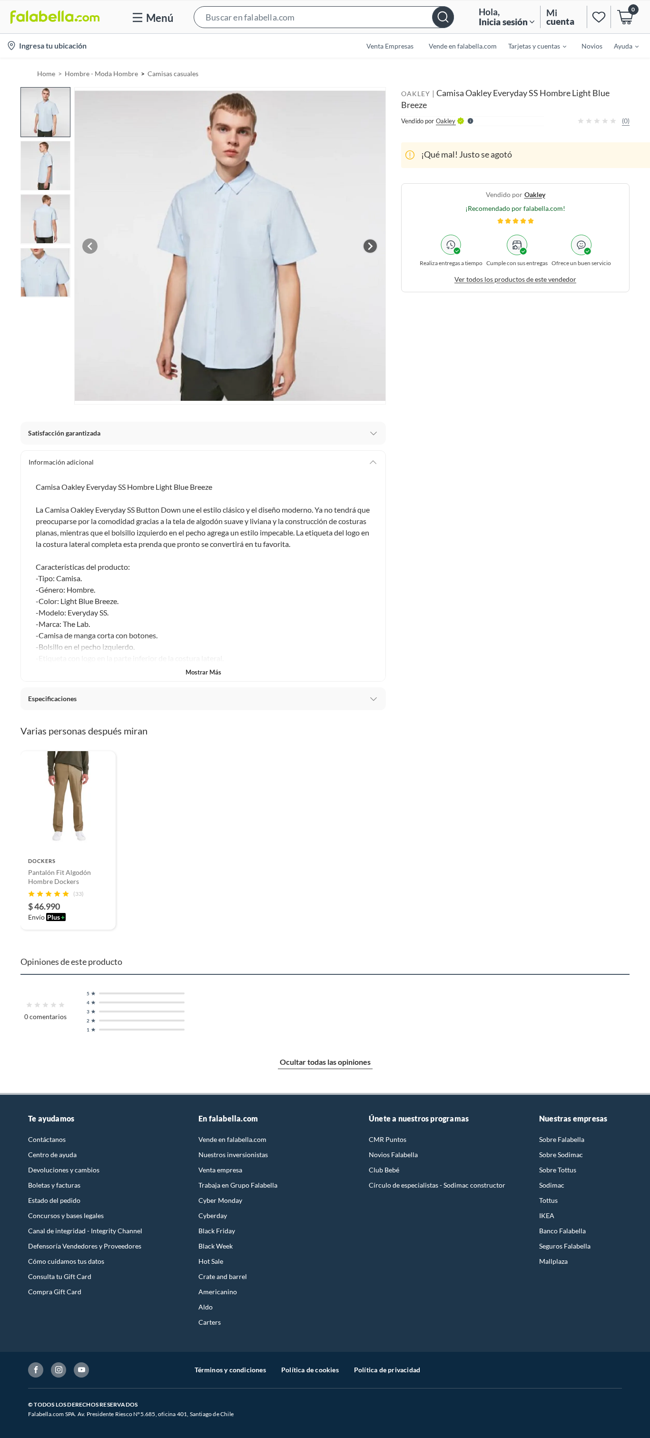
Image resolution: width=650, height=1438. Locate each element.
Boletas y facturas (54, 1185)
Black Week (215, 1246)
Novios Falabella (393, 1154)
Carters (209, 1322)
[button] (324, 16)
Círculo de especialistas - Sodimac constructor (437, 1185)
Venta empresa (220, 1170)
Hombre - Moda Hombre (101, 73)
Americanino (217, 1292)
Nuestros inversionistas (233, 1154)
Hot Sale (210, 1261)
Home (46, 73)
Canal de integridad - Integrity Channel (85, 1231)
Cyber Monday (220, 1200)
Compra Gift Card (54, 1292)
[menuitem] (531, 45)
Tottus (548, 1200)
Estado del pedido (54, 1200)
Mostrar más (203, 672)
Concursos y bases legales (66, 1215)
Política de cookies (310, 1370)
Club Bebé (384, 1170)
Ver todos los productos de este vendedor (515, 279)
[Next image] (370, 246)
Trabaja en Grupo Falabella (237, 1185)
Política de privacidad (387, 1370)
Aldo (205, 1307)
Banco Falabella (562, 1231)
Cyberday (212, 1215)
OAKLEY (415, 93)
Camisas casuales (173, 73)
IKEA (546, 1215)
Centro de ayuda (52, 1154)
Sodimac (551, 1185)
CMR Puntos (387, 1139)
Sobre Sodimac (561, 1154)
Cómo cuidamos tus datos (66, 1261)
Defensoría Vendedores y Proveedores (84, 1246)
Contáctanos (47, 1139)
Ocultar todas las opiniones (325, 1061)
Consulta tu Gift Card (59, 1276)
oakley (534, 194)
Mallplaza (553, 1261)
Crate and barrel (222, 1276)
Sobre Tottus (557, 1170)
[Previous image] (90, 246)
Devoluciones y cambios (63, 1170)
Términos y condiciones (230, 1370)
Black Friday (216, 1231)
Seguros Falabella (565, 1246)
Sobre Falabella (561, 1139)
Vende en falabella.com (232, 1139)
